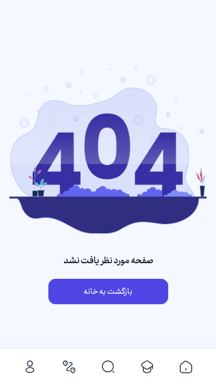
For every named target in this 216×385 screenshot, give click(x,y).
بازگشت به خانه (108, 291)
